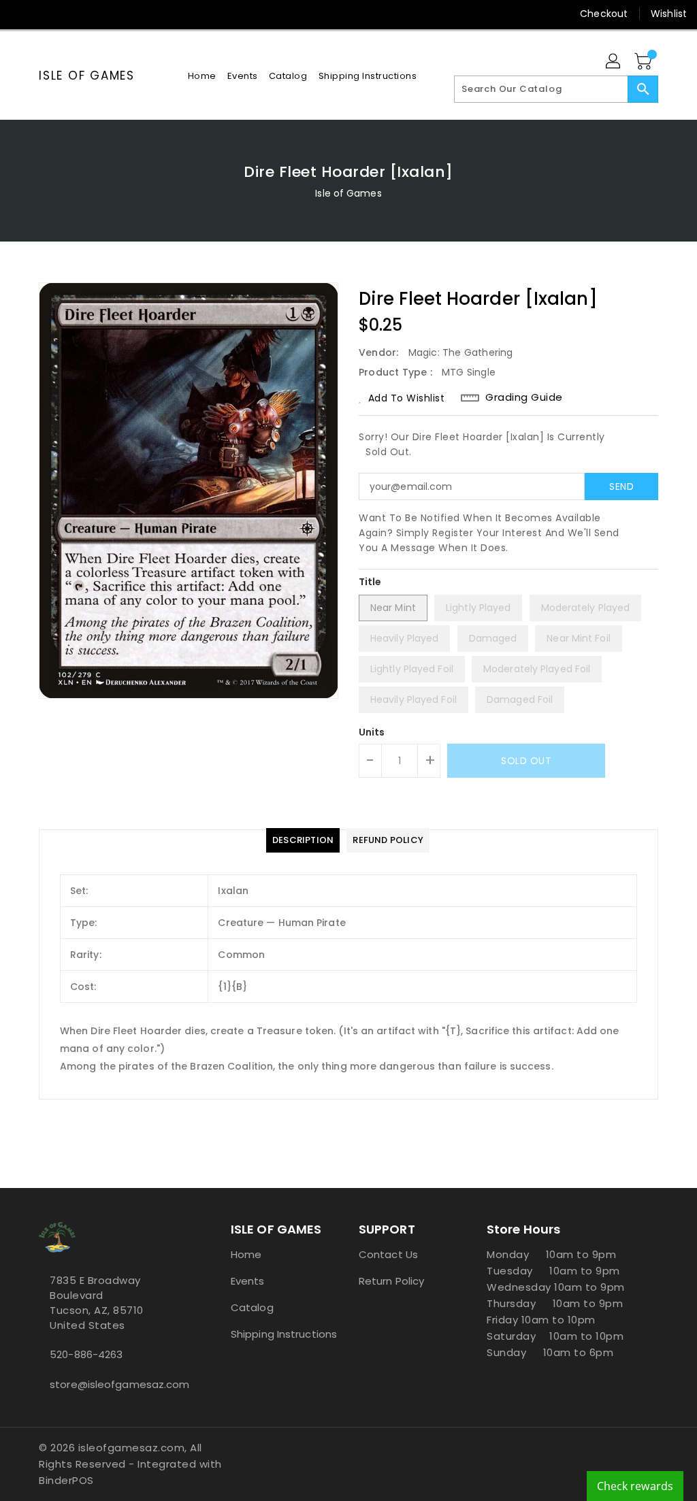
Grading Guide (524, 397)
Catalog (252, 1307)
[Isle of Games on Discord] (119, 13)
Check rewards (635, 1486)
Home (246, 1254)
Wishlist (669, 13)
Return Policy (391, 1281)
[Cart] (644, 62)
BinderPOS (66, 1480)
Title (370, 582)
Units (372, 732)
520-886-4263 (86, 1354)
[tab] (303, 840)
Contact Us (388, 1254)
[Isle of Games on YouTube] (94, 13)
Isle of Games (87, 75)
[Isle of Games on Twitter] (45, 13)
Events (248, 1281)
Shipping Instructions (284, 1334)
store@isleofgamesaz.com (109, 1384)
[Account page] (614, 62)
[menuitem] (202, 76)
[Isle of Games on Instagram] (70, 13)
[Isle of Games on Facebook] (21, 13)
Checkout (604, 13)
